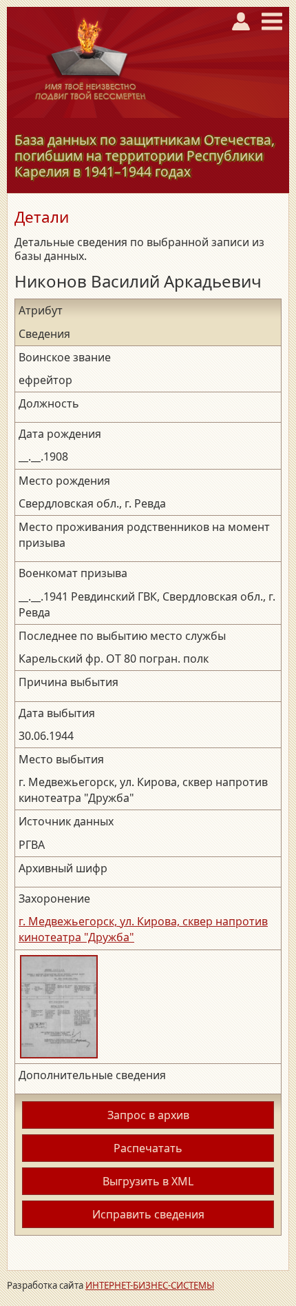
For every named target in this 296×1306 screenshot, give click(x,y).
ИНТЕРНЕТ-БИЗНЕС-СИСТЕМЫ (149, 1285)
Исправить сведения (148, 1214)
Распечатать (148, 1148)
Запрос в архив (148, 1115)
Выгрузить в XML (148, 1181)
